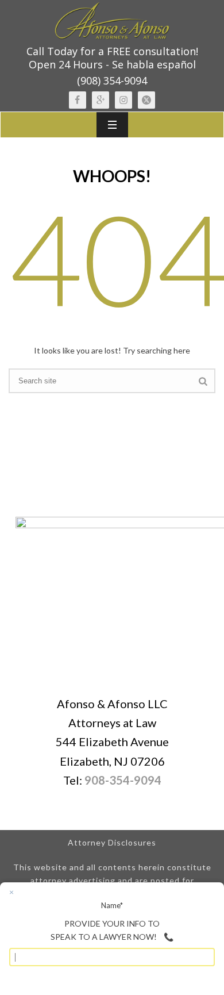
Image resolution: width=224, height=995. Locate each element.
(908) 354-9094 (112, 80)
